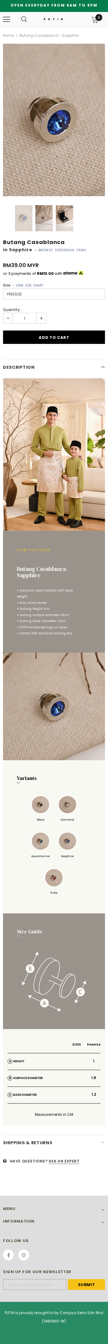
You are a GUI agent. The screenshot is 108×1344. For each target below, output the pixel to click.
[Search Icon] (24, 19)
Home (8, 35)
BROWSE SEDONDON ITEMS (62, 250)
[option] (54, 120)
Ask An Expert (64, 1161)
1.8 (93, 1077)
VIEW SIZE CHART (29, 285)
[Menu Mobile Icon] (6, 19)
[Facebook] (8, 1254)
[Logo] (53, 19)
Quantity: (12, 309)
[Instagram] (23, 1254)
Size (23, 285)
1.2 (94, 1094)
